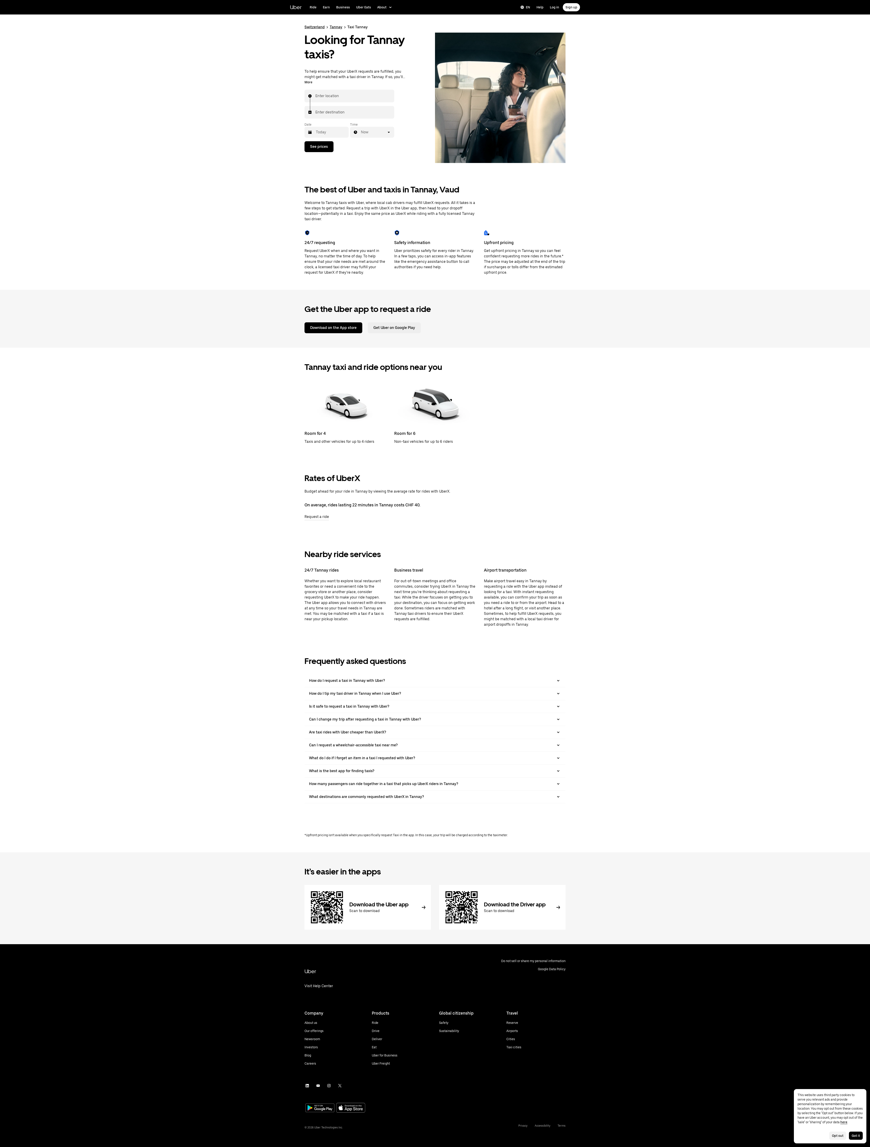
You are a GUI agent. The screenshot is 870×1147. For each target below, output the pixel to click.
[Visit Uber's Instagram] (329, 1085)
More (308, 82)
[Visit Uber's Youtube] (318, 1085)
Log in (554, 7)
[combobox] (315, 96)
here (843, 1122)
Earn (326, 7)
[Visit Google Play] (319, 1108)
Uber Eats (363, 7)
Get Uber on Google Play (394, 328)
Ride (313, 7)
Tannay (336, 27)
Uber (296, 7)
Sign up (571, 7)
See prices (319, 146)
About (382, 7)
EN (528, 7)
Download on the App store (333, 328)
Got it (856, 1135)
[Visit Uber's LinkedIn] (307, 1085)
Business (343, 7)
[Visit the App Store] (350, 1108)
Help (540, 7)
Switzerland (314, 27)
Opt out (837, 1135)
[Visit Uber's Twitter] (339, 1085)
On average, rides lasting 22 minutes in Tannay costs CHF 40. (362, 505)
